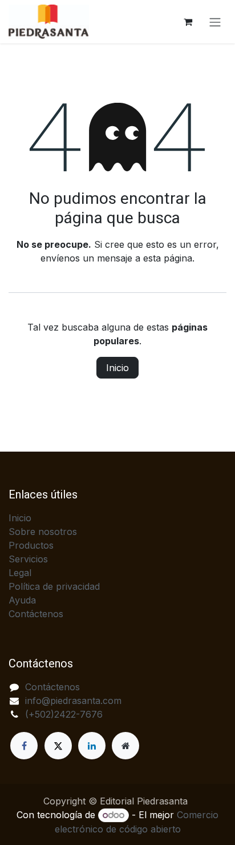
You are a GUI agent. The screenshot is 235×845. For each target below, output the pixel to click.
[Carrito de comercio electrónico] (187, 21)
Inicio (117, 367)
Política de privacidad (54, 586)
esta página (167, 258)
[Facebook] (24, 745)
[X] (58, 745)
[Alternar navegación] (215, 22)
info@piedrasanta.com (73, 700)
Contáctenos (36, 613)
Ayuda (22, 600)
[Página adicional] (125, 745)
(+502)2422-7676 (64, 714)
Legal (20, 572)
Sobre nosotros (43, 531)
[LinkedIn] (92, 745)
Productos (31, 545)
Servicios (28, 559)
